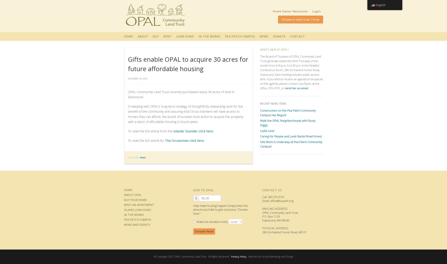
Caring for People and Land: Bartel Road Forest (291, 136)
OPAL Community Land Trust (155, 14)
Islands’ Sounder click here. (193, 131)
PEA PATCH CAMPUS (137, 220)
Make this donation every (213, 222)
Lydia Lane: (267, 131)
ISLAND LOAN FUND (137, 210)
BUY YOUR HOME (135, 200)
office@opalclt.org (282, 201)
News (143, 157)
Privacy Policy (238, 256)
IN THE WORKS (134, 215)
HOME (128, 190)
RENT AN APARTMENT (139, 205)
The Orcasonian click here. (185, 140)
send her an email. (297, 88)
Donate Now (204, 231)
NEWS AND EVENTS (137, 225)
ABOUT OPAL (133, 195)
